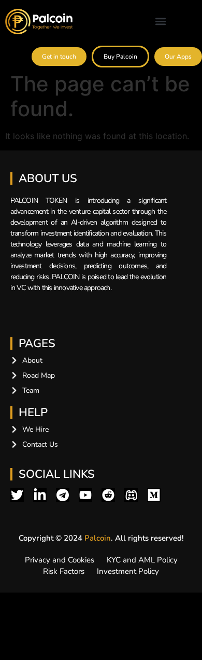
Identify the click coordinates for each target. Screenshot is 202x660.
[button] (160, 21)
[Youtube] (85, 495)
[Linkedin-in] (40, 495)
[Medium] (154, 495)
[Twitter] (17, 495)
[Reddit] (108, 495)
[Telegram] (62, 495)
